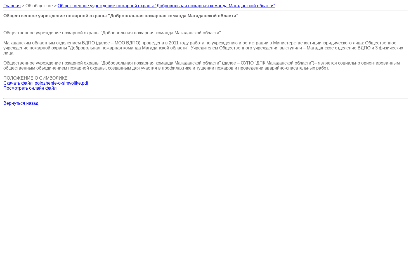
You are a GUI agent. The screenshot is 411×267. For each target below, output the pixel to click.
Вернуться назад (20, 103)
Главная (12, 5)
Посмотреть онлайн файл (29, 88)
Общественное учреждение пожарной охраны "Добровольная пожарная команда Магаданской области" (166, 5)
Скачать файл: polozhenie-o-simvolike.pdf (45, 83)
